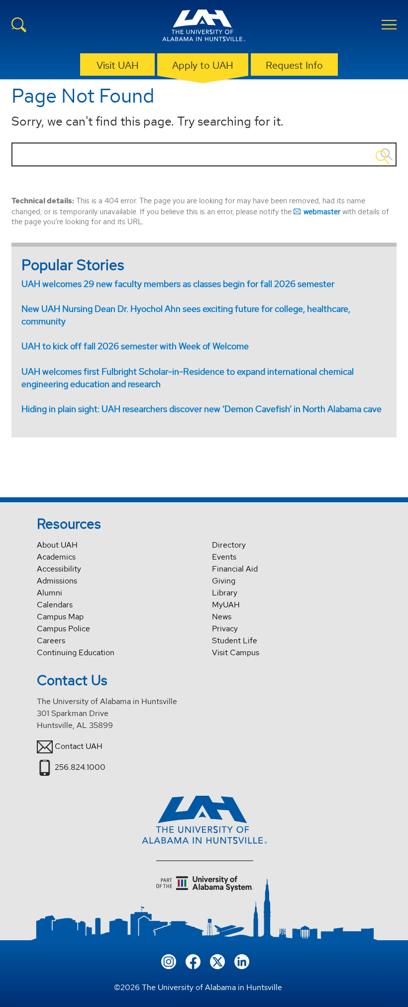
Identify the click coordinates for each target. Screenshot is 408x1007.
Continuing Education (75, 652)
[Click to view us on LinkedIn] (241, 961)
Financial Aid (235, 569)
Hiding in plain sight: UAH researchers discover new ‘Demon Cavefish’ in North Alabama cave (201, 409)
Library (224, 592)
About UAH (57, 545)
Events (224, 557)
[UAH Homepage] (203, 27)
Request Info (294, 65)
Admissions (57, 580)
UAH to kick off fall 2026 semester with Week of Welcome (135, 346)
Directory (229, 545)
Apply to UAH (202, 65)
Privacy (225, 628)
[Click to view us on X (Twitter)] (217, 961)
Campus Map (60, 616)
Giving (223, 580)
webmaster (322, 211)
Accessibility (59, 569)
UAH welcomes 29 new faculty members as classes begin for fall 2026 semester (177, 283)
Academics (56, 557)
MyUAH (226, 604)
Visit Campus (235, 652)
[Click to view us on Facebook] (193, 961)
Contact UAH (78, 746)
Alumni (49, 592)
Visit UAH (118, 65)
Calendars (55, 604)
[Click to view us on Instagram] (168, 961)
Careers (51, 640)
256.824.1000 (80, 767)
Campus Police (63, 628)
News (221, 616)
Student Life (234, 640)
